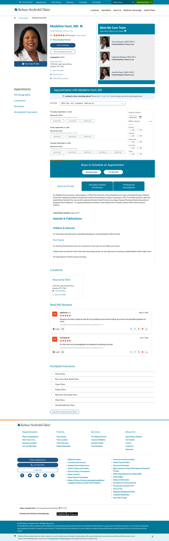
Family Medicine (56, 31)
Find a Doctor (56, 2)
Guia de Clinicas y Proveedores (79, 471)
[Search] (133, 2)
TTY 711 (63, 508)
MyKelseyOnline (143, 2)
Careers (128, 443)
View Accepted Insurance (63, 52)
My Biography (22, 94)
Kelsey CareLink (74, 474)
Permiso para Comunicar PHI (123, 486)
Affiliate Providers (74, 459)
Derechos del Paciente (121, 465)
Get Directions (58, 74)
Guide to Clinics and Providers (78, 468)
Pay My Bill (96, 2)
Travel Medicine (97, 446)
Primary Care (68, 31)
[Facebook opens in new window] (22, 475)
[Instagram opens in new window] (52, 475)
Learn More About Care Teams (112, 31)
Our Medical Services (99, 437)
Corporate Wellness (98, 440)
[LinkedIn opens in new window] (45, 475)
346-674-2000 (58, 70)
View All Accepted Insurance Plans (64, 412)
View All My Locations (60, 78)
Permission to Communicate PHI (124, 483)
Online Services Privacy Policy (124, 459)
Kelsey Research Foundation (78, 477)
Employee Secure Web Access (78, 465)
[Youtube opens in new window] (37, 475)
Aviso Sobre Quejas (120, 498)
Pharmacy (70, 2)
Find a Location (62, 440)
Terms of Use (117, 489)
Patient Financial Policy (121, 462)
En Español (83, 2)
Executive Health (97, 443)
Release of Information (121, 480)
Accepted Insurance (25, 111)
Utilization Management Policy (124, 492)
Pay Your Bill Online (29, 446)
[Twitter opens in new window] (29, 475)
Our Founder (130, 440)
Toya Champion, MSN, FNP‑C (123, 42)
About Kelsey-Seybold (133, 437)
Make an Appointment (30, 437)
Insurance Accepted (29, 443)
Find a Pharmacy (63, 443)
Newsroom (129, 449)
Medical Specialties (63, 446)
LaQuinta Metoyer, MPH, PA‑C (124, 57)
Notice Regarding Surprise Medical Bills (127, 474)
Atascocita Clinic (56, 62)
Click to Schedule (63, 45)
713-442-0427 (27, 2)
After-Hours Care (28, 440)
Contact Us (129, 446)
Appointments (41, 2)
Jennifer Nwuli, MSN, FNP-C (123, 72)
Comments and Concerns (77, 462)
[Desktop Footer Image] (34, 425)
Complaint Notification (121, 495)
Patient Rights (118, 477)
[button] (30, 45)
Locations (19, 100)
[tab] (65, 186)
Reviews (19, 106)
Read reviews (81, 35)
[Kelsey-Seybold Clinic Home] (34, 10)
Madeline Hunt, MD (39, 18)
